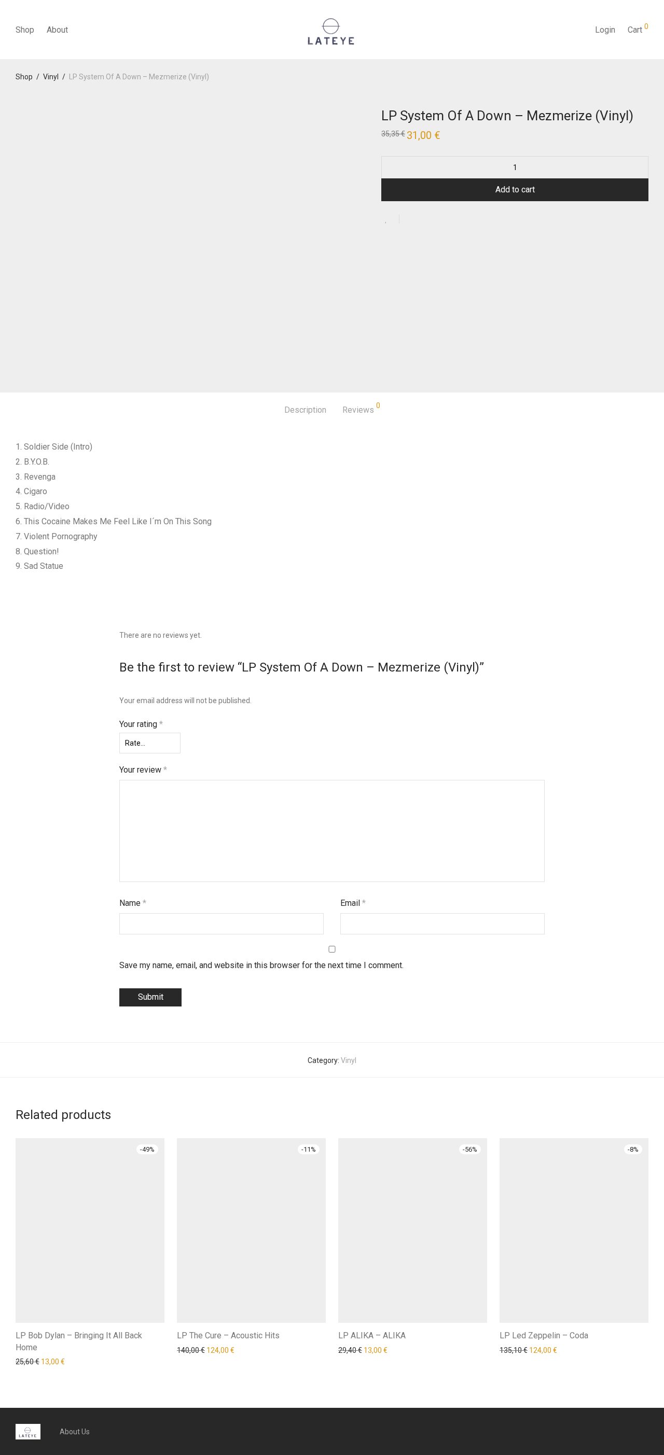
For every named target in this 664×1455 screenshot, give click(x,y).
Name (132, 903)
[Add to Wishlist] (390, 219)
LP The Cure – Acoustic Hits (228, 1335)
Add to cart (515, 189)
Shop (25, 30)
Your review (143, 770)
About (57, 30)
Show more (29, 1361)
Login (605, 30)
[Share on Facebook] (410, 220)
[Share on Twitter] (426, 220)
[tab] (305, 410)
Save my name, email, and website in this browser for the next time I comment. (261, 965)
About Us (75, 1432)
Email (353, 903)
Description (305, 410)
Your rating (141, 724)
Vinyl (51, 77)
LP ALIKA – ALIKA (372, 1335)
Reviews (361, 408)
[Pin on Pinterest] (441, 220)
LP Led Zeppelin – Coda (544, 1335)
